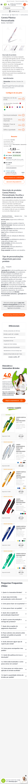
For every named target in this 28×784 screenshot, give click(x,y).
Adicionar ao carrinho (14, 178)
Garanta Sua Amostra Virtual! (14, 315)
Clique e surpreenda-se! (12, 400)
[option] (6, 48)
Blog (26, 1)
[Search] (23, 8)
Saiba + (23, 173)
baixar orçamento (14, 182)
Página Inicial (15, 14)
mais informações (8, 78)
